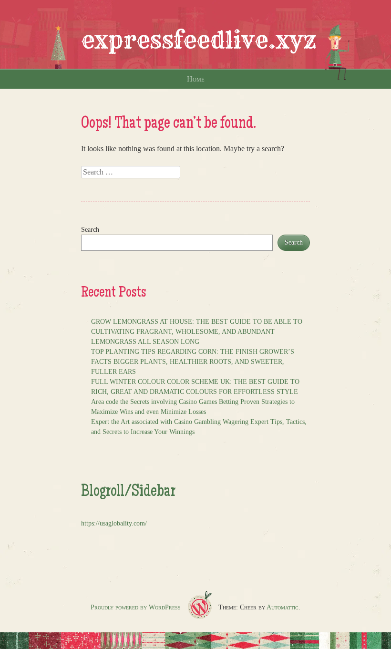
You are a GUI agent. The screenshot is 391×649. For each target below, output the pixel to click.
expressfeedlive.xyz (199, 40)
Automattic (282, 607)
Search (90, 229)
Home (196, 79)
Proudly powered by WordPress (136, 607)
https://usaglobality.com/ (114, 523)
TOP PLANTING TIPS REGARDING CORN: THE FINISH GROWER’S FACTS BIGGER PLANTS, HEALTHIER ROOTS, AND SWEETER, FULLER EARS (192, 361)
